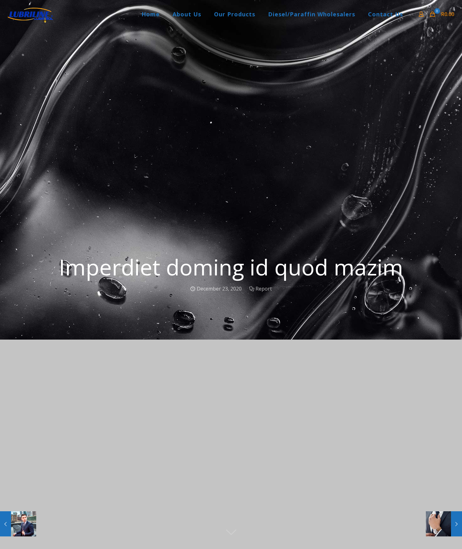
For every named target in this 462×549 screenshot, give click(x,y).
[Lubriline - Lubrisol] (29, 14)
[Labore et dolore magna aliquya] (18, 523)
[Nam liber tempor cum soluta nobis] (444, 523)
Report (264, 288)
